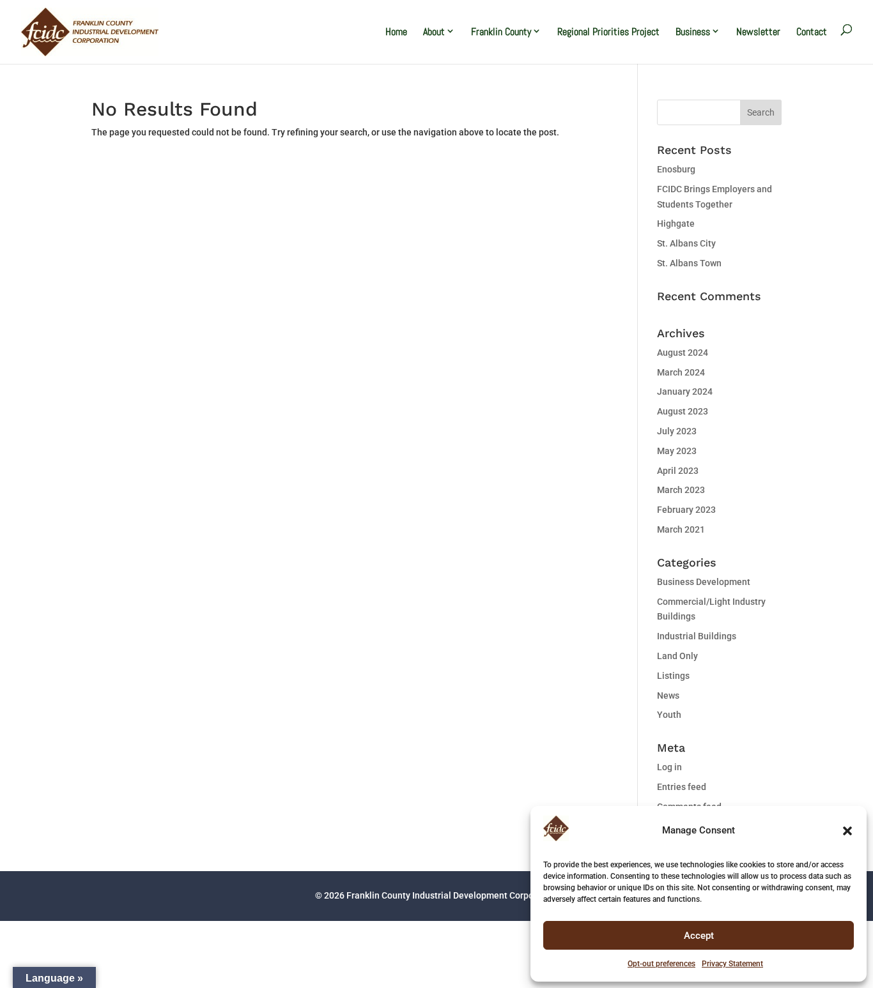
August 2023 (682, 411)
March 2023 (681, 490)
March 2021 (681, 529)
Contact (811, 31)
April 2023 (678, 471)
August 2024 (682, 352)
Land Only (677, 656)
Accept (699, 935)
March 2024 (681, 372)
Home (396, 31)
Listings (673, 676)
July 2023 (677, 431)
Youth (669, 715)
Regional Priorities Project (608, 31)
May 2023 (677, 451)
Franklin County (501, 31)
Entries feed (681, 787)
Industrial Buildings (696, 636)
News (668, 695)
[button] (847, 831)
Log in (669, 767)
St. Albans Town (689, 263)
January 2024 (685, 391)
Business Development (703, 582)
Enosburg (676, 169)
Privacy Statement (732, 963)
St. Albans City (686, 243)
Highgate (676, 223)
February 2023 (686, 510)
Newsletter (758, 31)
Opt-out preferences (661, 963)
